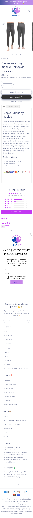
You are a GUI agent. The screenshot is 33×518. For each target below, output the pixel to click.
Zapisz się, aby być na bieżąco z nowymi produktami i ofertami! (17, 277)
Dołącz (17, 282)
